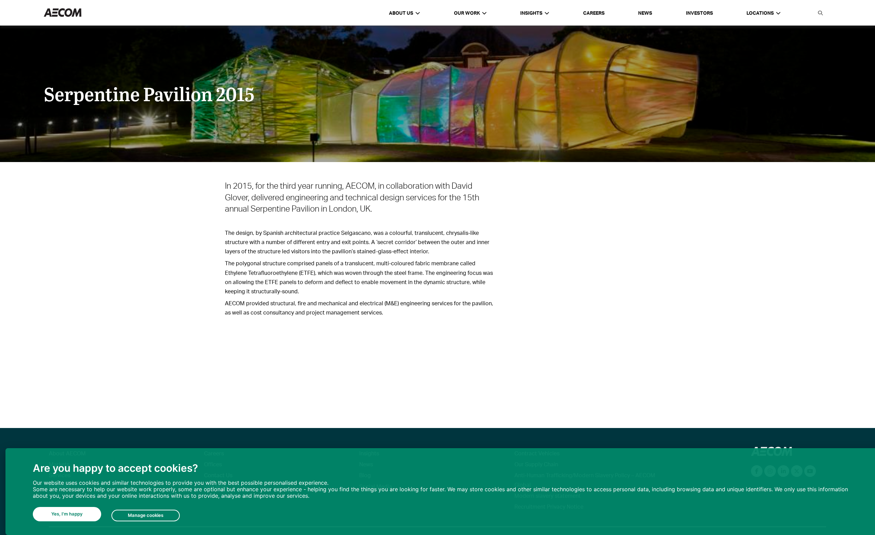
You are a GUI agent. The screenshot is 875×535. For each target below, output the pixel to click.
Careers (594, 13)
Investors (699, 13)
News (645, 13)
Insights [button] (531, 13)
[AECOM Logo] (62, 12)
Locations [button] (760, 13)
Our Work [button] (467, 13)
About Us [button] (401, 13)
